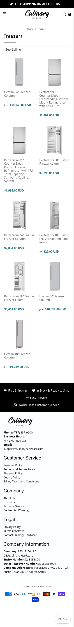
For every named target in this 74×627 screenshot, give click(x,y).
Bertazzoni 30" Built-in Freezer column (54, 161)
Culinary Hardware (41, 586)
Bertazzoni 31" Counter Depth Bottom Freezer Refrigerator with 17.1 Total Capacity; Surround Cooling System (18, 170)
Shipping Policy (13, 473)
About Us (9, 498)
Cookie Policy (12, 477)
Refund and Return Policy (19, 469)
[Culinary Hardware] (37, 14)
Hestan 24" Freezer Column (17, 93)
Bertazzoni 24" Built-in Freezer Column (19, 236)
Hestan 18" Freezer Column (17, 355)
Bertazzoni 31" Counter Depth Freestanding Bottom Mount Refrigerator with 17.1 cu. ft (53, 99)
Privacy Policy (12, 527)
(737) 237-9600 (23, 432)
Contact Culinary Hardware (20, 535)
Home (30, 29)
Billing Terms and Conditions (21, 481)
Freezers (42, 29)
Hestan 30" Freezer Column (52, 298)
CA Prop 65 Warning (16, 510)
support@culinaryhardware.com (23, 448)
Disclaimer (10, 502)
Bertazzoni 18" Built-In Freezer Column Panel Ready (54, 238)
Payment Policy (13, 465)
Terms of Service (14, 506)
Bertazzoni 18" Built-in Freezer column (19, 298)
